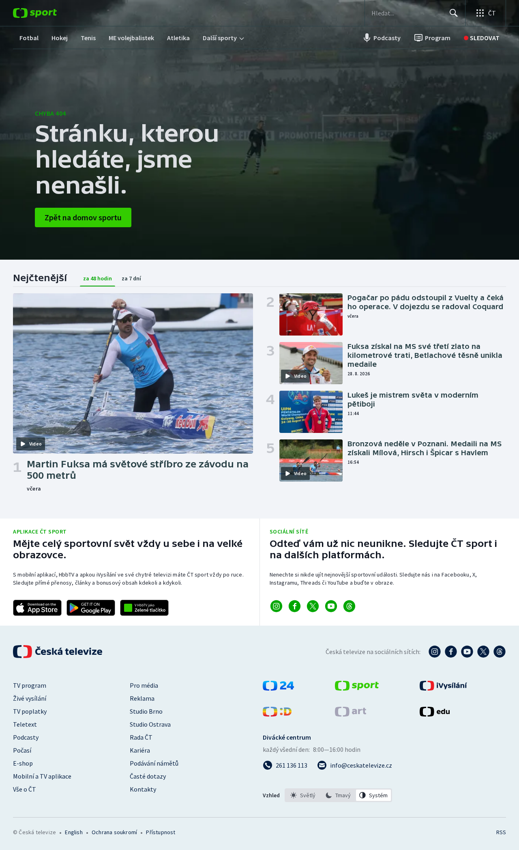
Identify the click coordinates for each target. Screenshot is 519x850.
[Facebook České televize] (450, 651)
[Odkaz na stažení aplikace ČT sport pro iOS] (37, 608)
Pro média (144, 685)
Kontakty (143, 789)
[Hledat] (454, 13)
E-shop (23, 763)
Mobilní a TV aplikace (42, 776)
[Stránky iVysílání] (443, 688)
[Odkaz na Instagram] (276, 606)
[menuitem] (29, 37)
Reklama (142, 698)
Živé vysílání (29, 698)
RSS (501, 832)
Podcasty (26, 737)
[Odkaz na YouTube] (331, 606)
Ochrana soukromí (114, 832)
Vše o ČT (24, 789)
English (73, 832)
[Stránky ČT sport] (357, 688)
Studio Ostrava (150, 724)
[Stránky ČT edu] (435, 714)
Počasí (22, 750)
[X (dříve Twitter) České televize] (483, 651)
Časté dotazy (148, 776)
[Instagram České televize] (434, 651)
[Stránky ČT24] (278, 688)
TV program (29, 685)
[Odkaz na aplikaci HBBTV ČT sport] (144, 608)
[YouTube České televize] (467, 651)
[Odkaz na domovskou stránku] (47, 13)
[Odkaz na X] (313, 606)
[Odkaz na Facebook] (294, 606)
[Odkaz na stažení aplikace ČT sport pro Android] (90, 608)
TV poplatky (30, 711)
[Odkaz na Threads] (349, 606)
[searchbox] (407, 13)
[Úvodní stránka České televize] (58, 651)
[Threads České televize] (499, 651)
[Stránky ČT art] (350, 714)
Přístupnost (160, 832)
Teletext (25, 724)
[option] (303, 795)
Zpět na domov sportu (83, 217)
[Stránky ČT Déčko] (277, 714)
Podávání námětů (154, 763)
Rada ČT (141, 737)
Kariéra (140, 750)
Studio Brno (146, 711)
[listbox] (338, 795)
